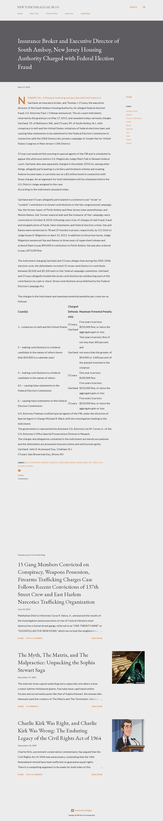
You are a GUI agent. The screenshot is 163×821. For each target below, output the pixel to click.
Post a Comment (34, 638)
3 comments (32, 706)
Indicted (129, 129)
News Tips (34, 13)
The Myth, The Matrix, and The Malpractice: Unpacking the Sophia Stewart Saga (56, 662)
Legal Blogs (85, 13)
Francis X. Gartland (133, 118)
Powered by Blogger (83, 810)
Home (19, 13)
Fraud (128, 122)
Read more (97, 638)
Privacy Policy (52, 13)
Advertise (69, 13)
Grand (128, 125)
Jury (128, 132)
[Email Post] (19, 471)
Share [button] (129, 97)
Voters (128, 140)
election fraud (131, 111)
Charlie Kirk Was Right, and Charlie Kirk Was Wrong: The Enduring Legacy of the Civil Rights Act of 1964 (59, 730)
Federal (129, 115)
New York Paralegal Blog (38, 7)
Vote (128, 136)
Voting (128, 143)
